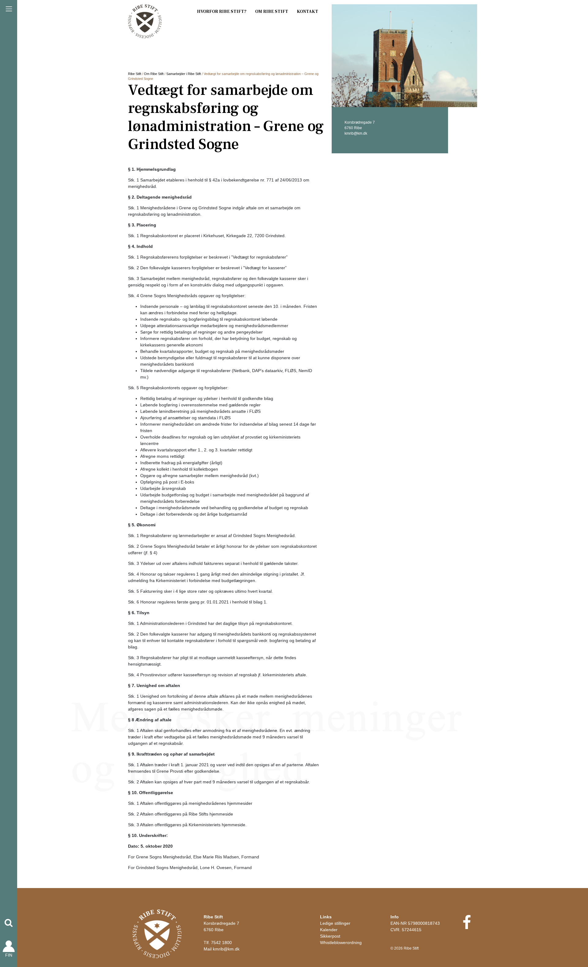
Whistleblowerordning (341, 942)
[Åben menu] (8, 9)
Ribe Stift (134, 74)
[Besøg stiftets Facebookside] (466, 926)
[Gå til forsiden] (157, 933)
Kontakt (307, 11)
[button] (8, 923)
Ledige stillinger (335, 923)
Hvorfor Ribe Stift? (222, 11)
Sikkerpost (330, 936)
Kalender (328, 929)
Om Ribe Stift (271, 11)
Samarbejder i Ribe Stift (183, 74)
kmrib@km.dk (226, 948)
